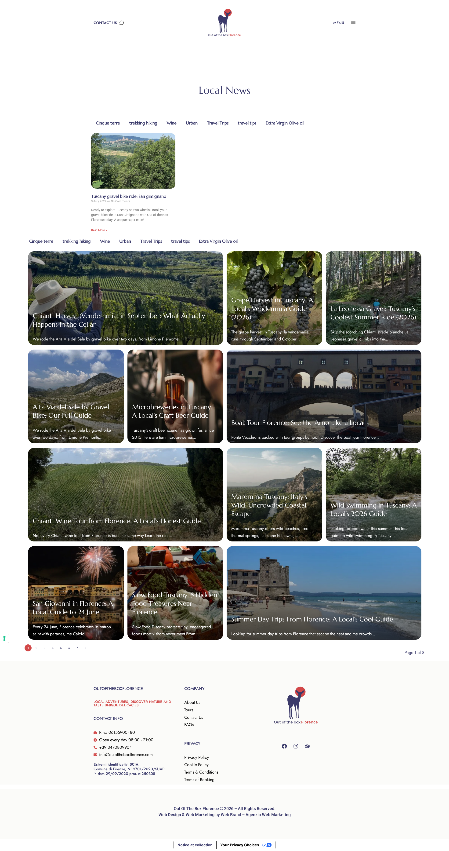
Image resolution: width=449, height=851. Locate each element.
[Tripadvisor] (307, 746)
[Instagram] (296, 746)
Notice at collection (195, 845)
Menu (338, 23)
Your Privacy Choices (239, 845)
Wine (172, 123)
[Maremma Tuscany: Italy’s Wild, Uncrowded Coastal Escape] (274, 494)
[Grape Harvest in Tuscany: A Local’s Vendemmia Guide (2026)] (274, 298)
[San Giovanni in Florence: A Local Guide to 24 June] (76, 593)
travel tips (247, 123)
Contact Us (105, 23)
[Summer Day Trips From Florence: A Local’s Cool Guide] (324, 593)
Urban (192, 123)
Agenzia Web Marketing (268, 814)
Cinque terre (108, 123)
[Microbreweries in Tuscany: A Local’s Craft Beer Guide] (175, 396)
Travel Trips (217, 123)
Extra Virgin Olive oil (285, 123)
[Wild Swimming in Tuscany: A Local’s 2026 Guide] (373, 494)
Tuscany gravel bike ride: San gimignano (128, 196)
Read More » (99, 230)
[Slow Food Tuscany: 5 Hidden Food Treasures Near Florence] (175, 593)
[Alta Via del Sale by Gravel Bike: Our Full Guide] (76, 396)
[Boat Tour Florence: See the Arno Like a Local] (324, 396)
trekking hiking (143, 123)
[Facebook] (284, 746)
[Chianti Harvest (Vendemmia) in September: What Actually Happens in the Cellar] (125, 298)
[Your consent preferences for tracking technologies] (4, 638)
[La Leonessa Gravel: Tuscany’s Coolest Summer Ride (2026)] (373, 298)
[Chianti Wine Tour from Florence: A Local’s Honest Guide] (125, 494)
